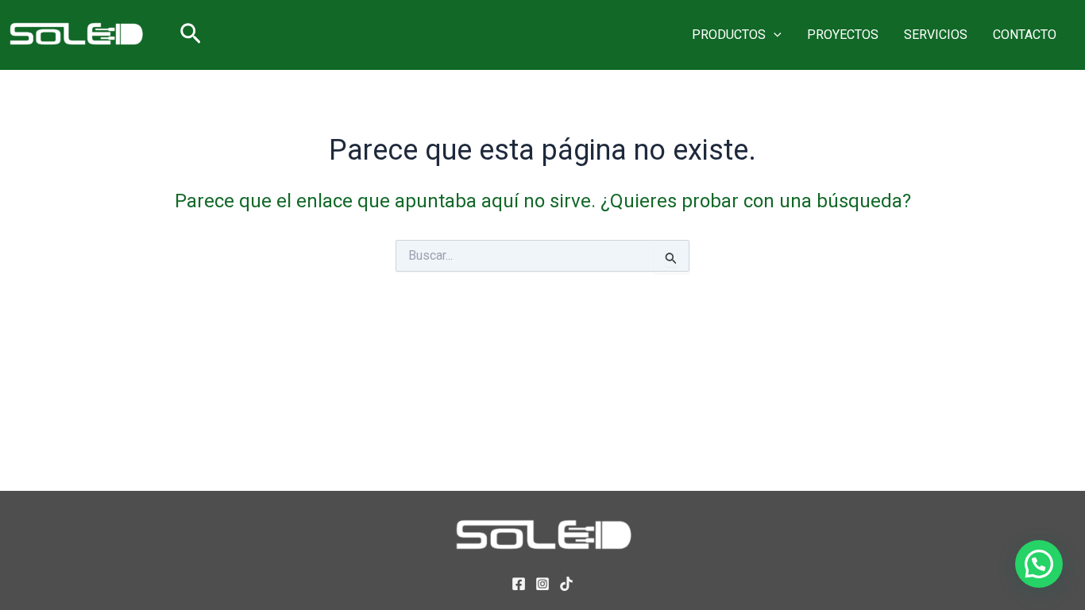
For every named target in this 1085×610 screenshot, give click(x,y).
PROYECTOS (842, 34)
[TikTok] (566, 584)
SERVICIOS (935, 34)
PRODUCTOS (729, 34)
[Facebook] (519, 584)
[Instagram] (542, 584)
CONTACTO (1024, 34)
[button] (191, 34)
